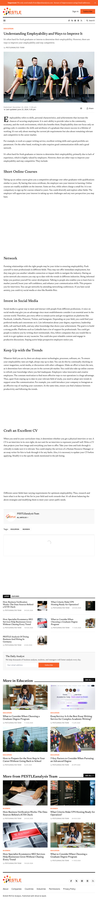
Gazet (43, 896)
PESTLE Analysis (15, 896)
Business (26, 529)
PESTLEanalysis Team (15, 47)
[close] (95, 3)
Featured (15, 596)
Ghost (37, 896)
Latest (6, 596)
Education (8, 28)
